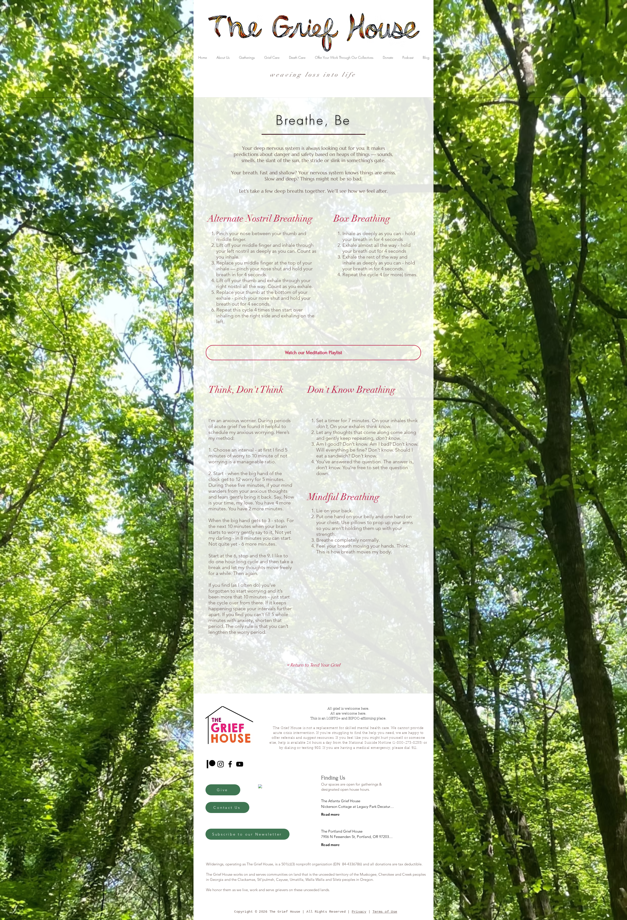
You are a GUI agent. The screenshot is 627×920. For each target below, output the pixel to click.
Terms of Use (385, 912)
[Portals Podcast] (211, 764)
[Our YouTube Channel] (239, 764)
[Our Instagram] (220, 764)
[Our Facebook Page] (230, 764)
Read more (330, 814)
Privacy (359, 912)
